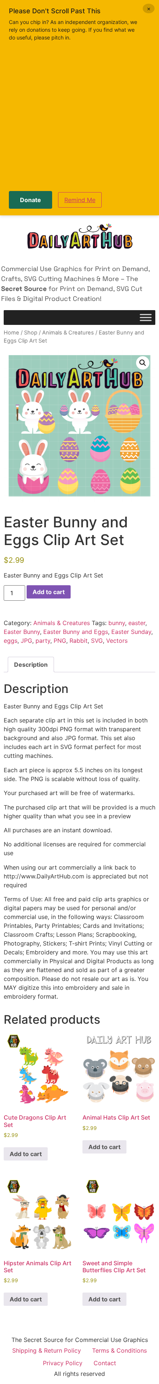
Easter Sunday (131, 631)
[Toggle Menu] (146, 317)
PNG (60, 640)
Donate (30, 200)
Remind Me (79, 200)
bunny (116, 623)
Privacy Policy (62, 1363)
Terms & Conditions (119, 1350)
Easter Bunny (22, 631)
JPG (26, 640)
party (42, 640)
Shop (30, 332)
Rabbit (79, 640)
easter (136, 623)
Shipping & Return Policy (46, 1350)
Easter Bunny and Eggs (75, 631)
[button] (142, 363)
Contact (105, 1363)
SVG (97, 640)
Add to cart (49, 592)
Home (11, 332)
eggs (10, 640)
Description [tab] (31, 664)
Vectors (117, 640)
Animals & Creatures (68, 332)
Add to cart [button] (26, 1154)
